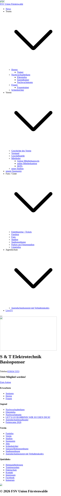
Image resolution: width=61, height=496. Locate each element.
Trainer (20, 72)
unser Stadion (17, 168)
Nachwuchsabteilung (20, 75)
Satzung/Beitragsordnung (17, 449)
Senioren (10, 393)
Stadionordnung (18, 242)
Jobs (8, 443)
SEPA (20, 166)
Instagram (10, 480)
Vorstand (15, 153)
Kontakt (9, 472)
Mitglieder (16, 158)
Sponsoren (10, 441)
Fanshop (15, 234)
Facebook (10, 477)
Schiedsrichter (17, 90)
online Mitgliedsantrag (27, 163)
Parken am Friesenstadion (22, 244)
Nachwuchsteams (25, 82)
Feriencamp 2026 (13, 422)
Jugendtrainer (23, 80)
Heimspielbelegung (14, 465)
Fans (13, 237)
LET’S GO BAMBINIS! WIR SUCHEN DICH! (28, 417)
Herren (14, 69)
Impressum (10, 475)
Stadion (14, 239)
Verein (8, 436)
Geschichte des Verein (21, 151)
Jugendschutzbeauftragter (17, 420)
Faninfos (9, 433)
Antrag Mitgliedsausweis (28, 161)
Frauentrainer (23, 87)
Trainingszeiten (12, 467)
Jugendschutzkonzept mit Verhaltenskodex (30, 308)
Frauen (14, 85)
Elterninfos (22, 77)
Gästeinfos (16, 247)
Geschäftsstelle (18, 156)
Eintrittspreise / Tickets (21, 232)
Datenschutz (11, 470)
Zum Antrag (5, 382)
